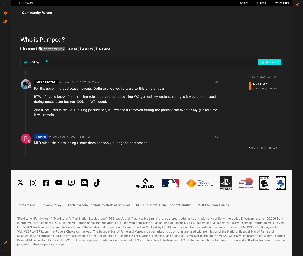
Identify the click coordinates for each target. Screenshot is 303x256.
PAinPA (41, 136)
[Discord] (84, 183)
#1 (216, 82)
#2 (216, 136)
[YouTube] (58, 183)
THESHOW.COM (23, 2)
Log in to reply (269, 62)
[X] (20, 183)
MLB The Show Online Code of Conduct (163, 205)
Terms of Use (26, 205)
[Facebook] (46, 183)
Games (244, 2)
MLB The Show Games (213, 205)
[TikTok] (97, 183)
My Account (282, 2)
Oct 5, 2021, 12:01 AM (85, 82)
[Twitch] (71, 183)
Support (261, 2)
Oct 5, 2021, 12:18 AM (76, 136)
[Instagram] (33, 183)
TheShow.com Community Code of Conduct (99, 205)
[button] (5, 243)
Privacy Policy (51, 205)
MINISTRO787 (45, 82)
